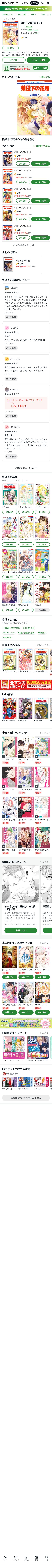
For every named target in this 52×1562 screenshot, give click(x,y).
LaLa (36, 29)
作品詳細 (42, 610)
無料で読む (21, 930)
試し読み (10, 48)
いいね (12, 317)
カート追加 (40, 60)
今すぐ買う (14, 60)
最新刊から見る (43, 146)
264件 (36, 33)
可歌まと (29, 26)
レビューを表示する (18, 406)
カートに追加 (40, 163)
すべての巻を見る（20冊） (25, 245)
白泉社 (29, 29)
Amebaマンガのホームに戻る (26, 1097)
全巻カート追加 (40, 68)
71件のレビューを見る (25, 467)
